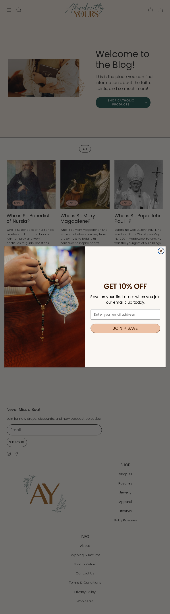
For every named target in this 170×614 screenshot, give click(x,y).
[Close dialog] (161, 251)
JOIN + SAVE (125, 328)
